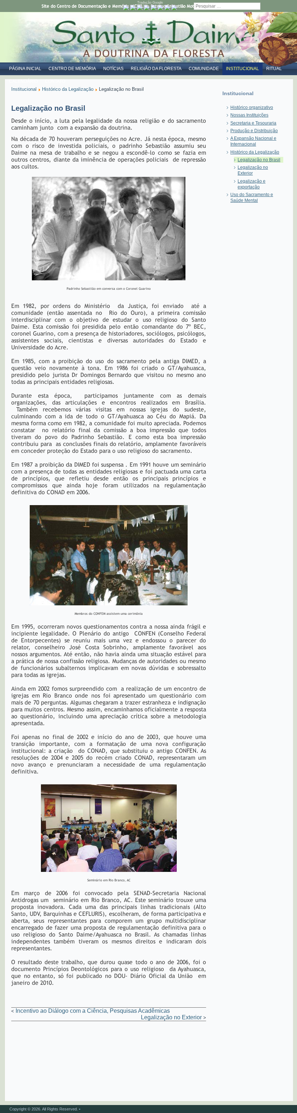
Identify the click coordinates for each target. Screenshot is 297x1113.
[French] (147, 7)
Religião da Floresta (156, 68)
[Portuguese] (126, 7)
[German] (153, 7)
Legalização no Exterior (171, 1017)
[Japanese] (167, 7)
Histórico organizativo (251, 107)
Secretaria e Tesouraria (253, 123)
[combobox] (227, 6)
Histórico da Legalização (67, 89)
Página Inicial (25, 68)
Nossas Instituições (249, 115)
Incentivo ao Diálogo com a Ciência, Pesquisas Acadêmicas (93, 1011)
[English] (140, 7)
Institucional (242, 68)
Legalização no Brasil (259, 159)
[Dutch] (133, 7)
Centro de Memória (72, 68)
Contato (55, 81)
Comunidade (204, 68)
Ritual (274, 68)
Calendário (23, 81)
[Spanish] (174, 7)
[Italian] (160, 7)
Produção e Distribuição (254, 130)
